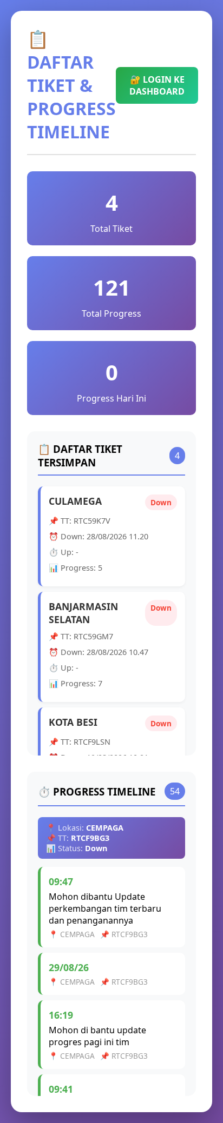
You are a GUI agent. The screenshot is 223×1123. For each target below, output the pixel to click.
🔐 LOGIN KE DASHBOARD (157, 85)
